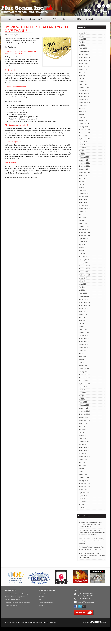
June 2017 (82, 356)
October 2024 (83, 99)
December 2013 (84, 484)
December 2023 (84, 130)
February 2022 (84, 193)
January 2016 (83, 408)
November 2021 (84, 202)
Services (21, 19)
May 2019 (82, 287)
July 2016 (82, 390)
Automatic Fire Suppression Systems (17, 602)
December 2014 (84, 447)
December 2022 (84, 163)
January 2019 (83, 299)
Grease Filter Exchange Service (15, 597)
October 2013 (83, 490)
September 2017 (84, 347)
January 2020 (83, 263)
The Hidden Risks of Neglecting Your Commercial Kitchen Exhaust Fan (91, 548)
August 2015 (83, 423)
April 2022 (82, 187)
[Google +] (108, 7)
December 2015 (84, 411)
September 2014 (84, 456)
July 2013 (82, 499)
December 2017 (84, 338)
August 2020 (83, 242)
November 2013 (84, 487)
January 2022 (83, 196)
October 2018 (83, 308)
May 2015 (82, 432)
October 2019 (83, 272)
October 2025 (83, 63)
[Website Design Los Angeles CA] (98, 622)
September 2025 (84, 66)
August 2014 (83, 459)
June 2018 (82, 320)
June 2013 (82, 502)
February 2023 (84, 157)
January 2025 (83, 90)
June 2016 (82, 393)
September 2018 (84, 311)
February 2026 (84, 51)
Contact (89, 19)
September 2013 (84, 493)
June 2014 (82, 465)
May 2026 (82, 42)
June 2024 (82, 111)
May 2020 (82, 251)
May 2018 (82, 323)
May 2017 (82, 359)
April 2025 (82, 81)
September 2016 (84, 384)
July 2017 (82, 353)
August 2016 (83, 387)
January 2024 (83, 127)
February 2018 (84, 332)
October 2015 (83, 417)
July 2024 (82, 108)
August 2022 (83, 175)
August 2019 (83, 278)
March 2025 (83, 84)
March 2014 (83, 474)
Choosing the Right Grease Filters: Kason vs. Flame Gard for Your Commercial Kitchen (90, 524)
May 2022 (82, 184)
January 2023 (83, 160)
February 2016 (84, 405)
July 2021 (82, 214)
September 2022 (84, 172)
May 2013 (82, 505)
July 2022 (82, 178)
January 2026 (83, 54)
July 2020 (82, 245)
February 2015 (84, 441)
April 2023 (82, 154)
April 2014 (82, 471)
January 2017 (83, 372)
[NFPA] (61, 584)
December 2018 (84, 302)
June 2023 (82, 148)
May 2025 (82, 78)
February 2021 (84, 226)
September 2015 (84, 420)
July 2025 (82, 72)
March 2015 (83, 438)
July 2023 (82, 145)
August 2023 (83, 142)
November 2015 (84, 414)
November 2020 (84, 235)
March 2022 (83, 190)
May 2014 (82, 468)
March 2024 (83, 121)
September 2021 (84, 208)
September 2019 (84, 275)
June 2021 (82, 217)
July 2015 (82, 426)
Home (9, 19)
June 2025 (82, 75)
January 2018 (83, 335)
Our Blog (42, 597)
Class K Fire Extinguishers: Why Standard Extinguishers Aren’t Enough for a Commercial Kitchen (92, 533)
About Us (77, 19)
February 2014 (84, 477)
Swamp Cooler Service (12, 600)
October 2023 (83, 136)
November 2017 (84, 341)
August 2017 (83, 350)
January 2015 (83, 444)
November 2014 (84, 450)
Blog (65, 19)
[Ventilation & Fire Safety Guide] (80, 582)
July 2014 (82, 462)
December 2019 (84, 266)
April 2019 (82, 290)
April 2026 (82, 45)
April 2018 (82, 326)
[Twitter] (103, 7)
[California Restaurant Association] (15, 584)
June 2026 (82, 39)
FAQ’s (55, 19)
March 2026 (83, 48)
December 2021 (84, 199)
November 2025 (84, 60)
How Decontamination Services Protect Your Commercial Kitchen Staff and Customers (92, 555)
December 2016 (84, 375)
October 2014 (83, 453)
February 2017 (84, 369)
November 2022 (84, 166)
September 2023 (84, 139)
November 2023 (84, 133)
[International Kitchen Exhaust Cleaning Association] (39, 584)
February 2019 (84, 296)
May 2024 (82, 114)
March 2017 (83, 366)
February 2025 (84, 87)
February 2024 (84, 124)
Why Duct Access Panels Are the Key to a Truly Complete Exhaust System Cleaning (91, 541)
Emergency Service (38, 19)
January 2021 (83, 229)
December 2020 (84, 232)
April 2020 (82, 254)
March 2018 (83, 329)
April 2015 (82, 435)
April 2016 (82, 399)
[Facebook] (99, 7)
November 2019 (84, 269)
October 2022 (83, 169)
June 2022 (82, 181)
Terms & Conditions (46, 602)
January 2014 (83, 480)
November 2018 (84, 305)
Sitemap (42, 605)
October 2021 (83, 205)
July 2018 (82, 317)
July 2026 (82, 36)
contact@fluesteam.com (52, 92)
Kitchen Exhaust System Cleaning (16, 594)
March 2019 (83, 293)
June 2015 (82, 429)
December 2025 (84, 57)
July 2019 (82, 281)
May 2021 (82, 220)
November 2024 (84, 96)
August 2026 (83, 33)
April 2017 (82, 363)
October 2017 (83, 344)
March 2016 (83, 402)
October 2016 (83, 381)
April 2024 (82, 118)
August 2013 (83, 496)
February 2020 (84, 260)
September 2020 (84, 239)
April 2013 (82, 508)
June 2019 (82, 284)
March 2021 (83, 223)
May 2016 (82, 396)
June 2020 (82, 248)
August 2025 (83, 69)
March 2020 (83, 257)
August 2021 (83, 211)
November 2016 (84, 378)
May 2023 (82, 151)
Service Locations (49, 622)
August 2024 (83, 105)
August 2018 (83, 314)
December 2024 (84, 93)
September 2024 (84, 102)
